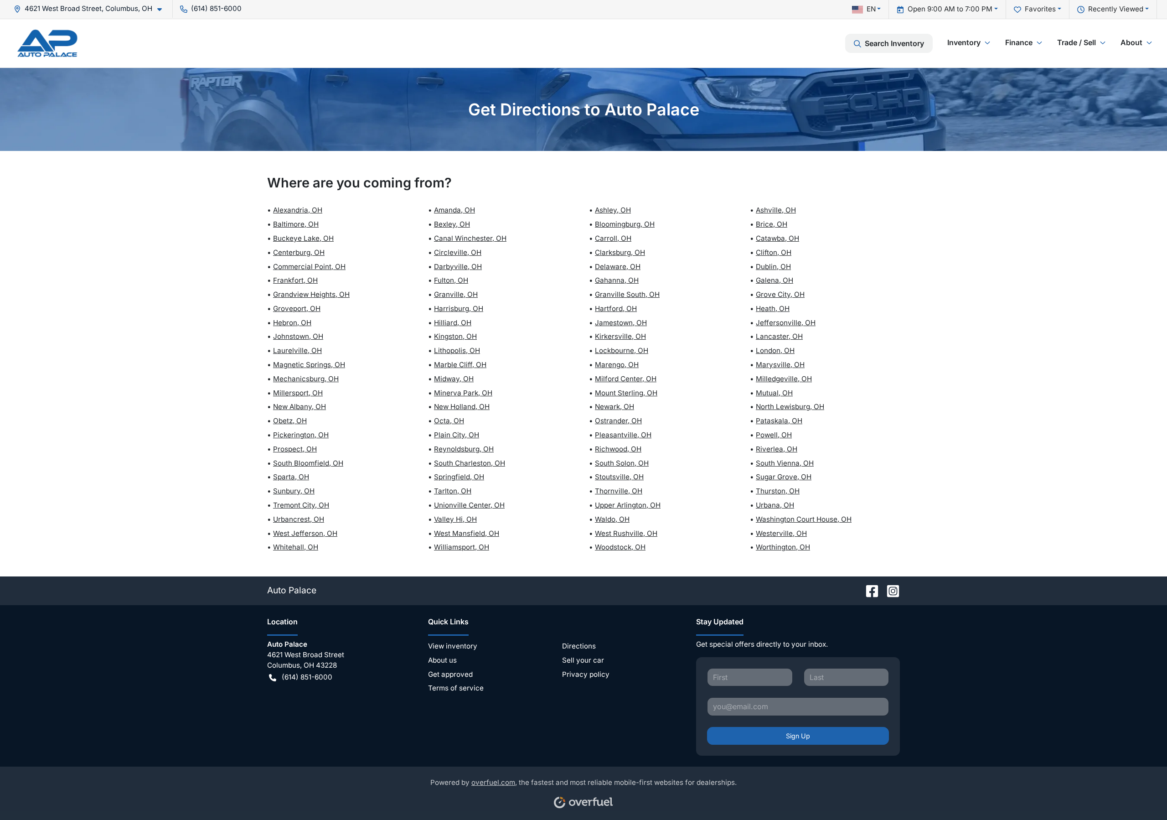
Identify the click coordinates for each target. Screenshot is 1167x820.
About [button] (1131, 42)
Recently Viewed (1115, 9)
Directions (579, 646)
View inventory (452, 646)
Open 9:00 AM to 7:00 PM (950, 9)
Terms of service (456, 688)
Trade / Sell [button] (1076, 42)
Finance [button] (1019, 42)
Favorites (1040, 9)
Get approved (450, 674)
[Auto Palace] (47, 43)
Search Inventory (894, 43)
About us (442, 660)
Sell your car (583, 660)
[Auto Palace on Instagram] (889, 590)
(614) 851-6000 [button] (216, 8)
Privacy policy (585, 674)
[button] (91, 9)
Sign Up (798, 736)
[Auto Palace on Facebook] (868, 590)
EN (871, 9)
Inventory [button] (964, 42)
